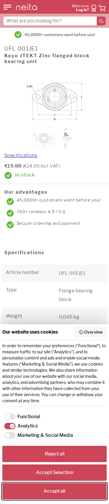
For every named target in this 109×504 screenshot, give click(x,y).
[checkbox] (21, 416)
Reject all (55, 454)
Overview (93, 332)
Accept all (54, 491)
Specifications (20, 155)
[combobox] (54, 21)
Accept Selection (54, 472)
